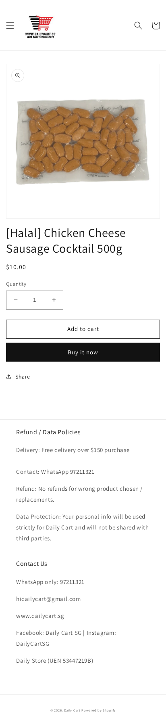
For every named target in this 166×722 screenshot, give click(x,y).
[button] (10, 25)
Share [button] (22, 376)
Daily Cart (72, 710)
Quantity (16, 283)
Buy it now (83, 352)
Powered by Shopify (98, 710)
